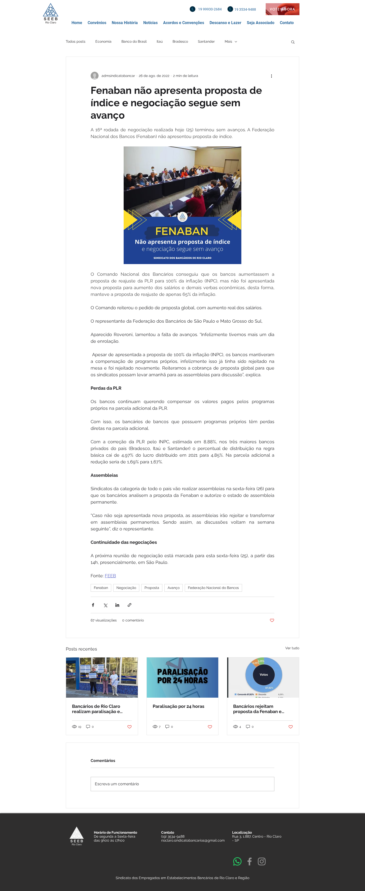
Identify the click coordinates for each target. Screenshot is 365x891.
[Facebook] (249, 861)
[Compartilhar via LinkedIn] (117, 605)
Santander (206, 41)
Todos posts (75, 41)
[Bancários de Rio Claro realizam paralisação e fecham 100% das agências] (102, 677)
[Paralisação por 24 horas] (183, 677)
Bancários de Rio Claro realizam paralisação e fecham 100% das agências (101, 709)
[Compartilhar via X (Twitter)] (105, 605)
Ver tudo (292, 648)
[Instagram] (261, 861)
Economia (103, 41)
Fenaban (101, 588)
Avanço (174, 588)
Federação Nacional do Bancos (213, 588)
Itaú (160, 41)
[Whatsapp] (237, 861)
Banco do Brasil (134, 41)
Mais (228, 41)
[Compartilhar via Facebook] (93, 605)
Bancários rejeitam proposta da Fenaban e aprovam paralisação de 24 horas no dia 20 (261, 709)
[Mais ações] (271, 76)
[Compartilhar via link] (129, 605)
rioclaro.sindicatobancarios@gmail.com (193, 840)
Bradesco (180, 41)
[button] (97, 23)
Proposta (152, 588)
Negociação (126, 588)
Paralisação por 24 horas (178, 706)
